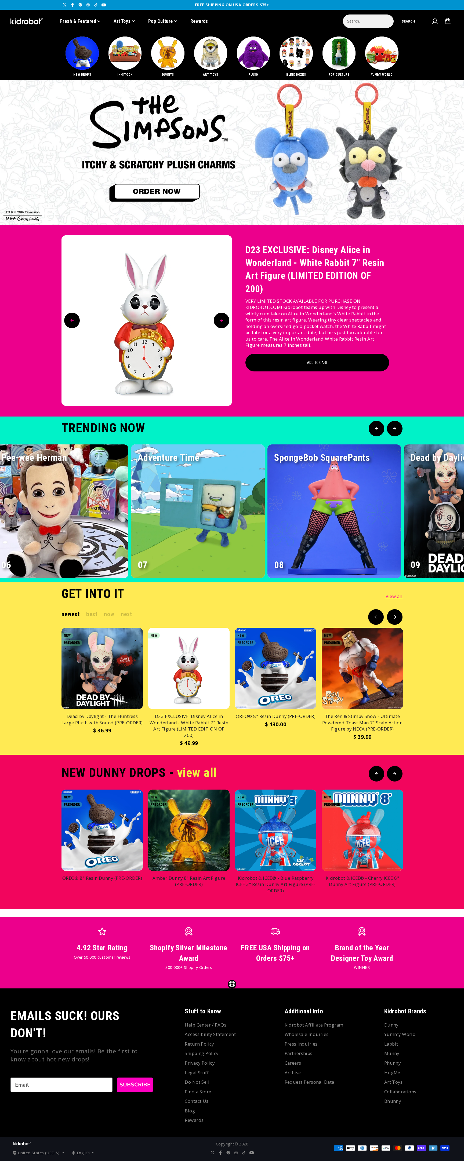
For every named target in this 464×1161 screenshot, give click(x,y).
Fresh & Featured (78, 21)
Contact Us (196, 1101)
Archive (293, 1072)
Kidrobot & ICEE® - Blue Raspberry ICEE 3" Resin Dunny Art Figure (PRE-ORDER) (276, 884)
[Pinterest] (80, 5)
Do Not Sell (197, 1082)
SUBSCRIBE (134, 1084)
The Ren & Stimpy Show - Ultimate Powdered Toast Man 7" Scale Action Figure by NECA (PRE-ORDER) (362, 722)
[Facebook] (72, 5)
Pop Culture (160, 21)
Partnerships (299, 1053)
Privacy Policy (200, 1063)
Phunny (392, 1063)
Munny (391, 1053)
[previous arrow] (429, 206)
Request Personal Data (309, 1082)
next (126, 614)
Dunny (391, 1025)
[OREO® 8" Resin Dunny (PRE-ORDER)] (275, 668)
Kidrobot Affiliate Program (314, 1025)
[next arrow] (446, 206)
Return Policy (199, 1044)
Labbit (391, 1044)
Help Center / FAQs (205, 1025)
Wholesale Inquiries (307, 1034)
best (91, 614)
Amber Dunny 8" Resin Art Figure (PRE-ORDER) (189, 881)
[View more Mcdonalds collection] (232, 152)
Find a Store (198, 1092)
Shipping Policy (201, 1053)
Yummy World (400, 1034)
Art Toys (122, 21)
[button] (408, 21)
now (109, 614)
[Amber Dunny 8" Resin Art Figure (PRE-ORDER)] (189, 830)
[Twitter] (64, 5)
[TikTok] (96, 5)
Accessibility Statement (210, 1034)
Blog (190, 1111)
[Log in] (434, 21)
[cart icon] (448, 21)
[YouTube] (103, 5)
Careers (293, 1063)
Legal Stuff (197, 1072)
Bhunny (392, 1101)
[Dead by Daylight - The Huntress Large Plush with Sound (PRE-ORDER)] (102, 668)
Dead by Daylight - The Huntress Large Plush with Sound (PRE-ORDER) (102, 719)
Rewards (199, 21)
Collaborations (400, 1092)
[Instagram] (88, 5)
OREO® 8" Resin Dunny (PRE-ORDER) (276, 716)
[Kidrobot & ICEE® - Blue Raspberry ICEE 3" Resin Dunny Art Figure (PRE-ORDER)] (275, 830)
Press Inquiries (301, 1044)
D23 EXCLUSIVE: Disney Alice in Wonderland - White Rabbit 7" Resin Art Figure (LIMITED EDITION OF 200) (314, 269)
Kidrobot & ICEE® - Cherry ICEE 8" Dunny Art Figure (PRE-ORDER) (362, 881)
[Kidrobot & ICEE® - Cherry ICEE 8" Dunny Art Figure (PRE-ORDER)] (362, 830)
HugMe (392, 1072)
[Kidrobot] (26, 21)
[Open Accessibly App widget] (232, 984)
